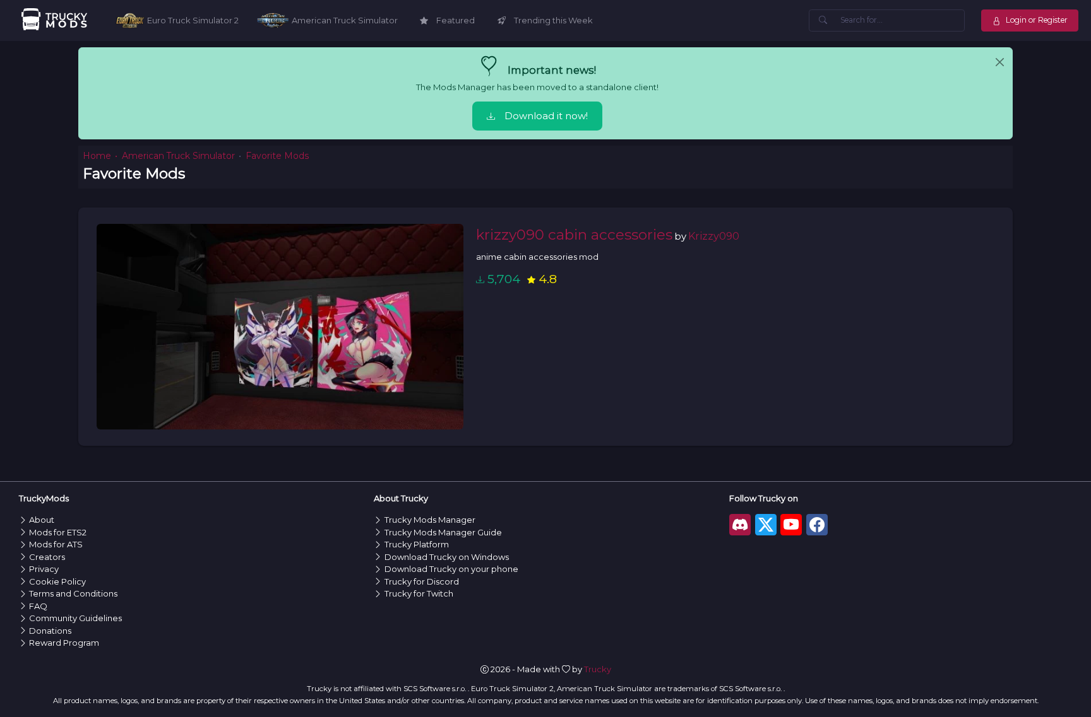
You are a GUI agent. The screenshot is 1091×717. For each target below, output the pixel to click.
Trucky (597, 669)
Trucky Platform (417, 544)
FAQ (38, 606)
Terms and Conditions (73, 593)
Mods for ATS (56, 544)
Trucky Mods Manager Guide (443, 532)
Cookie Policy (57, 581)
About (41, 520)
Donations (50, 631)
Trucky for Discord (422, 581)
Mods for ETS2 (57, 532)
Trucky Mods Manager (430, 520)
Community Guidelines (75, 618)
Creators (47, 557)
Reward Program (64, 643)
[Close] (999, 62)
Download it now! (546, 116)
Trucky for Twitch (419, 593)
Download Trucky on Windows (447, 557)
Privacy (44, 569)
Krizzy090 (713, 236)
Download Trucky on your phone (451, 569)
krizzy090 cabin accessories (574, 234)
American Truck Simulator (178, 155)
